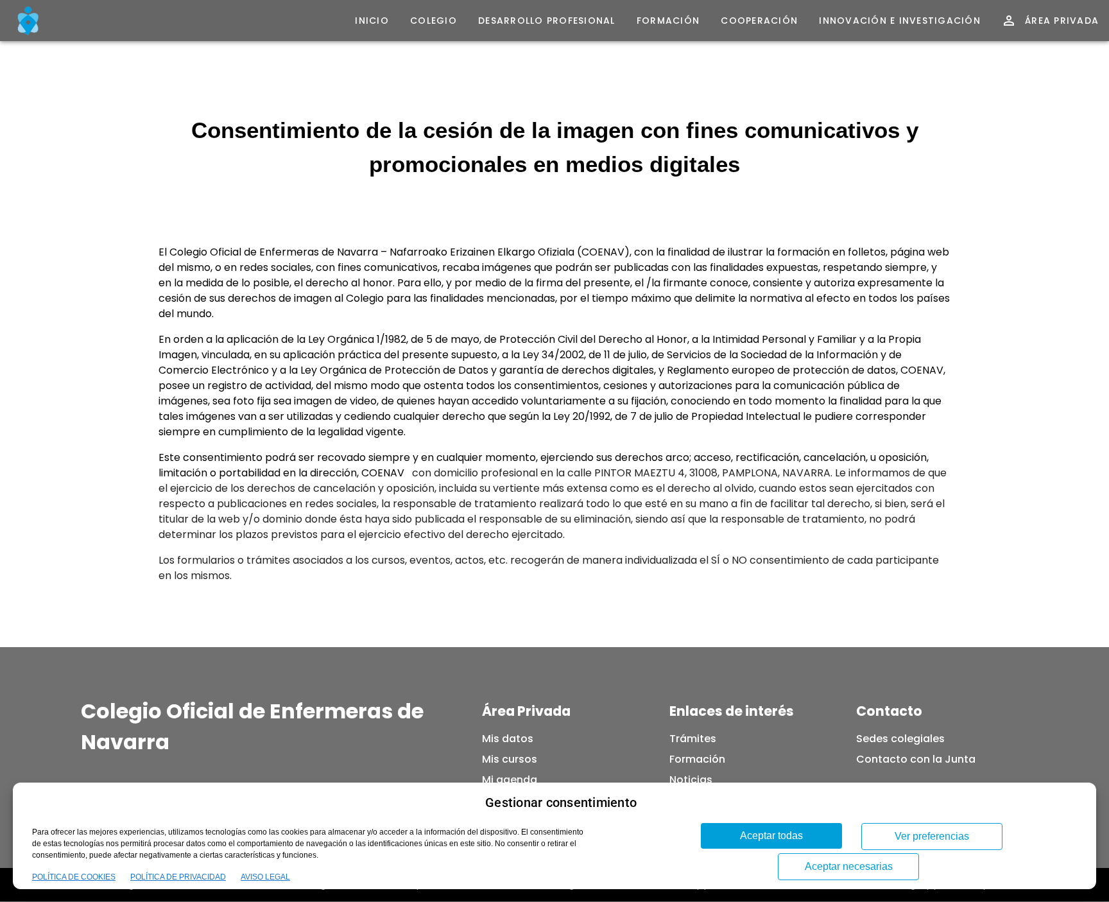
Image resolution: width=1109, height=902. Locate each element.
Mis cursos (509, 759)
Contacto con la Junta (916, 759)
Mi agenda (509, 779)
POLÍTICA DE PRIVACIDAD (178, 876)
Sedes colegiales (900, 738)
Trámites (692, 738)
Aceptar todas (771, 835)
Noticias (690, 779)
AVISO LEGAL (265, 876)
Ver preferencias (932, 836)
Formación (697, 759)
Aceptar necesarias (849, 866)
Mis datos (507, 738)
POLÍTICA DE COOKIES (74, 876)
